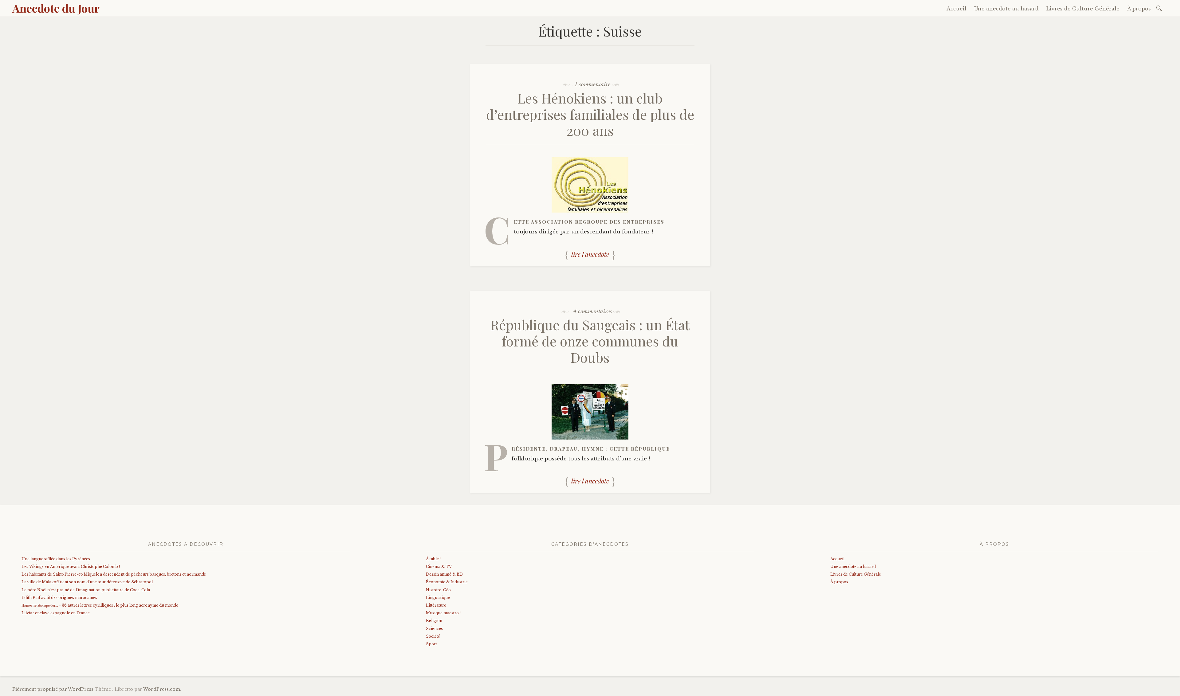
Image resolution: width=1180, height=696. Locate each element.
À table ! (433, 559)
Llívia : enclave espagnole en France (56, 613)
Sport (431, 644)
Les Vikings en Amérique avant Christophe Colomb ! (71, 566)
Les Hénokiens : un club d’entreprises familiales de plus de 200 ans (590, 114)
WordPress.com (161, 689)
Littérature (436, 605)
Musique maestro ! (443, 613)
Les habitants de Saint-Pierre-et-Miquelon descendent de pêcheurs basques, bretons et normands (114, 574)
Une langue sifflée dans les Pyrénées (56, 559)
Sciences (434, 628)
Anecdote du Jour (56, 8)
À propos (1139, 9)
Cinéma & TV (439, 566)
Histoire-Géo (438, 590)
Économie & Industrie (447, 582)
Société (433, 636)
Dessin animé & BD (444, 574)
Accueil (956, 9)
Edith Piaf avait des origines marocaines (59, 597)
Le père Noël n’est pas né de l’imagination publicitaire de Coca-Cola (86, 590)
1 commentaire (593, 84)
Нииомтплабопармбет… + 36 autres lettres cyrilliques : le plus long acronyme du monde (100, 605)
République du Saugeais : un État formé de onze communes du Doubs (590, 340)
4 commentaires (592, 311)
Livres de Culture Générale (1082, 9)
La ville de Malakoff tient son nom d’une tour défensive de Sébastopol (87, 582)
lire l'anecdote (590, 254)
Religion (434, 620)
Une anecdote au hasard (1006, 9)
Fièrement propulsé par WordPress (52, 689)
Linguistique (438, 597)
